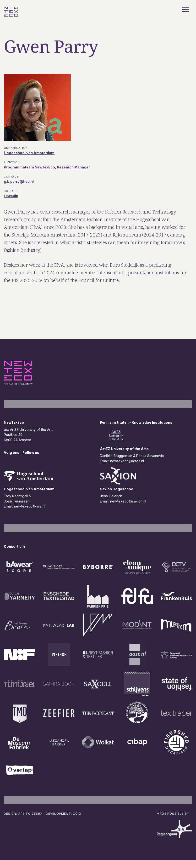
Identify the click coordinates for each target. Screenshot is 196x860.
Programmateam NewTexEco (29, 167)
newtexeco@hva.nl (29, 506)
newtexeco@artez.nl (127, 461)
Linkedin (11, 196)
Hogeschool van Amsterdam (29, 153)
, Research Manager (72, 167)
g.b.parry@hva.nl (19, 181)
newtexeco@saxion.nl (128, 501)
